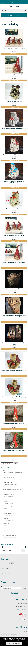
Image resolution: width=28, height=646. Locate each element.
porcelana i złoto (8, 511)
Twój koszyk (21, 1)
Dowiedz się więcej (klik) (21, 631)
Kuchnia (5, 508)
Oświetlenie (6, 523)
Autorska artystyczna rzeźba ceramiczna (13, 472)
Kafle (4, 530)
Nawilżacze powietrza (9, 494)
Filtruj (23, 550)
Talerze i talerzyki (8, 520)
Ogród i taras (6, 480)
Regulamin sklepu (22, 603)
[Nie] (26, 641)
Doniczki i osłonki (8, 482)
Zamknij (8, 643)
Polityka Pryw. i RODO (21, 606)
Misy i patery (7, 518)
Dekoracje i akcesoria (8, 492)
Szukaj (15, 463)
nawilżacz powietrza (9, 477)
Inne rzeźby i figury (8, 506)
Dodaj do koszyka (14, 53)
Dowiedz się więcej (14, 107)
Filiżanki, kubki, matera (9, 513)
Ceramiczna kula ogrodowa (10, 484)
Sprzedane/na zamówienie (9, 537)
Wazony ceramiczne (9, 496)
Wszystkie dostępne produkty (10, 535)
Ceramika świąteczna (9, 503)
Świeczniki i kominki (9, 528)
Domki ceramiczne (7, 475)
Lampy (5, 525)
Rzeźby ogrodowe (8, 487)
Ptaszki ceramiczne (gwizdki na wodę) (12, 489)
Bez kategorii (6, 540)
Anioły (5, 501)
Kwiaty (5, 499)
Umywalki (5, 533)
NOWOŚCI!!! (5, 470)
